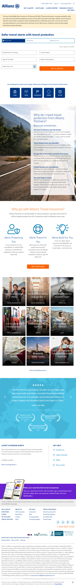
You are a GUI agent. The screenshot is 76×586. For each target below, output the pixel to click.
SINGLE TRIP (7, 40)
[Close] (73, 582)
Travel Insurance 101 (49, 512)
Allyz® (17, 519)
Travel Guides (47, 519)
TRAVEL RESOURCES (49, 509)
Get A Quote (57, 68)
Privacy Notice (5, 540)
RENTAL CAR (55, 40)
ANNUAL (30, 40)
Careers (17, 517)
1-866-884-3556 (66, 526)
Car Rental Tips (47, 517)
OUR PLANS (5, 512)
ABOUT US (18, 509)
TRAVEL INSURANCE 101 (14, 303)
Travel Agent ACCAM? (66, 47)
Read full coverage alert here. (12, 25)
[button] (5, 397)
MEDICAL (14, 362)
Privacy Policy (58, 584)
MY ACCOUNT (5, 517)
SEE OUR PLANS (38, 266)
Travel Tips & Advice (49, 514)
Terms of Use (15, 540)
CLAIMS (3, 514)
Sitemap (22, 540)
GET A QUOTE (5, 509)
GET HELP (32, 509)
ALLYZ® (62, 333)
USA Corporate (19, 512)
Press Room (18, 514)
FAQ (30, 514)
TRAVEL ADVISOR (7, 519)
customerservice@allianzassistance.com (43, 575)
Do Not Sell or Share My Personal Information (15, 537)
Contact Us (32, 512)
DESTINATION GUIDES (38, 362)
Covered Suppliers (34, 519)
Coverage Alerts (34, 517)
